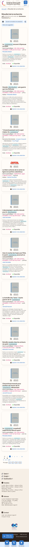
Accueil (4, 9)
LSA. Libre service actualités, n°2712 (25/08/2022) (13, 214)
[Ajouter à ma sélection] (11, 66)
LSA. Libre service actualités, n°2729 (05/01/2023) (13, 302)
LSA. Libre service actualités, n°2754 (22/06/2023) (13, 390)
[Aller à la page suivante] (4, 458)
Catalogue (15, 534)
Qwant (6, 473)
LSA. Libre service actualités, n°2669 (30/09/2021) (13, 134)
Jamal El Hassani (7, 306)
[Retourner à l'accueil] (4, 3)
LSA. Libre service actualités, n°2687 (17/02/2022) (13, 91)
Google (6, 476)
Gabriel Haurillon (12, 177)
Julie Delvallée (6, 217)
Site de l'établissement (21, 536)
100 (16, 462)
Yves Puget (15, 141)
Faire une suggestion (8, 25)
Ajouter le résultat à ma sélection (14, 21)
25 (9, 462)
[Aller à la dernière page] (7, 458)
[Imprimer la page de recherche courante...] (3, 21)
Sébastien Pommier (8, 349)
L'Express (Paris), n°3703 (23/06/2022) (12, 346)
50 (12, 462)
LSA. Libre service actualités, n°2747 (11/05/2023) (13, 433)
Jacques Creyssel (21, 139)
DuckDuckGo (8, 478)
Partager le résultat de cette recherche (25, 21)
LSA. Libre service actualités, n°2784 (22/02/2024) (13, 48)
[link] (4, 456)
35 (22, 456)
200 (20, 462)
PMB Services (23, 534)
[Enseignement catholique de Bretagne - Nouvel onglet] (14, 526)
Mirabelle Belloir (7, 51)
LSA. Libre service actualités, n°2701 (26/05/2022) (13, 259)
